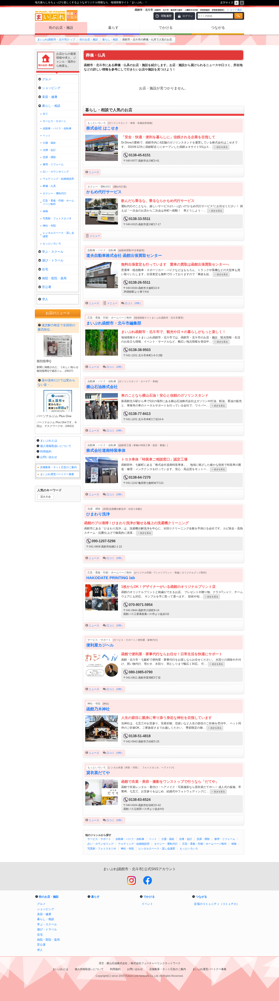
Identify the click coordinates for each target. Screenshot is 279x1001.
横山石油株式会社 (117, 963)
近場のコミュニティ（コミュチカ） (216, 904)
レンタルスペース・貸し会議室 (156, 848)
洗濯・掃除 (203, 839)
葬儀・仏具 (49, 186)
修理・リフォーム (224, 839)
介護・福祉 (167, 839)
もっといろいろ (189, 848)
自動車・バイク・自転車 (130, 839)
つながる (218, 27)
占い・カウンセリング (100, 843)
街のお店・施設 (61, 27)
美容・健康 (49, 97)
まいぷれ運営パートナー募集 (57, 474)
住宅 (45, 269)
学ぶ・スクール (52, 251)
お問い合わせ (48, 457)
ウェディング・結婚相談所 (134, 843)
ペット (153, 839)
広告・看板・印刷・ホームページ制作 (204, 843)
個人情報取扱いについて (55, 446)
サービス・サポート (99, 839)
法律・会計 (185, 839)
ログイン (187, 15)
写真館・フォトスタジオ (101, 848)
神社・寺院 (127, 848)
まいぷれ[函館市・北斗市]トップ (56, 39)
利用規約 (45, 451)
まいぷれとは (48, 440)
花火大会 (45, 496)
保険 (233, 843)
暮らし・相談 (110, 39)
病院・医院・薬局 (54, 278)
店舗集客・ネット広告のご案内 (58, 467)
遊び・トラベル (52, 260)
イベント (147, 904)
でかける (166, 27)
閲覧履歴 (166, 15)
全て (45, 114)
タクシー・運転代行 (166, 843)
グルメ (46, 79)
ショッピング (51, 88)
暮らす (113, 27)
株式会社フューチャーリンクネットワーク (155, 963)
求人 (45, 299)
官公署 (46, 287)
